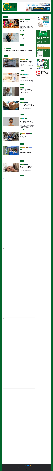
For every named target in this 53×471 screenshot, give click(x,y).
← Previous (4, 460)
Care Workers (30, 24)
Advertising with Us (32, 12)
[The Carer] (4, 13)
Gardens (31, 65)
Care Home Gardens (24, 65)
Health (25, 74)
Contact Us (39, 12)
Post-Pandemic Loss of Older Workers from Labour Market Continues (18, 50)
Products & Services (20, 12)
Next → (34, 460)
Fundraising (21, 155)
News (6, 12)
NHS (27, 74)
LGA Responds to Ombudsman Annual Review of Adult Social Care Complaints (27, 106)
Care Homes (28, 65)
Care (21, 24)
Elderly (27, 93)
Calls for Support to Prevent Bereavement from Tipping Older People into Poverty (26, 91)
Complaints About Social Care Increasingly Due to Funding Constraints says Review (26, 168)
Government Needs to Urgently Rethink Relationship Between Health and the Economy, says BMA (27, 121)
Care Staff (23, 24)
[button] (7, 12)
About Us (26, 12)
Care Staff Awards (26, 24)
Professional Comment (12, 12)
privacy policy (46, 49)
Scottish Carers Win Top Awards (26, 21)
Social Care (26, 102)
